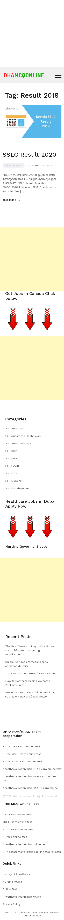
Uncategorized (13, 165)
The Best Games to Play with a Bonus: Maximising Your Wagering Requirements (30, 650)
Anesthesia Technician (26, 436)
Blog (14, 451)
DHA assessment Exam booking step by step (32, 851)
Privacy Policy (11, 904)
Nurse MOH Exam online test (22, 754)
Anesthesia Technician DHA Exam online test (32, 769)
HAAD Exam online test (18, 829)
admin (35, 165)
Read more (11, 200)
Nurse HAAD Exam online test (22, 761)
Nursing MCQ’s (12, 881)
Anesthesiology (21, 443)
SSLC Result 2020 (29, 154)
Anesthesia (18, 428)
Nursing (16, 480)
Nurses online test (15, 836)
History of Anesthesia (16, 874)
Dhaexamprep (32, 915)
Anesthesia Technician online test (25, 844)
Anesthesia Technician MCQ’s (22, 896)
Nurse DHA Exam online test (21, 746)
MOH (14, 473)
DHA (14, 458)
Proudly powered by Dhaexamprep (26, 912)
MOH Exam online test (17, 822)
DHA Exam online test (17, 814)
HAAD (15, 465)
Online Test (10, 889)
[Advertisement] (32, 33)
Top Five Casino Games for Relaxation (30, 673)
